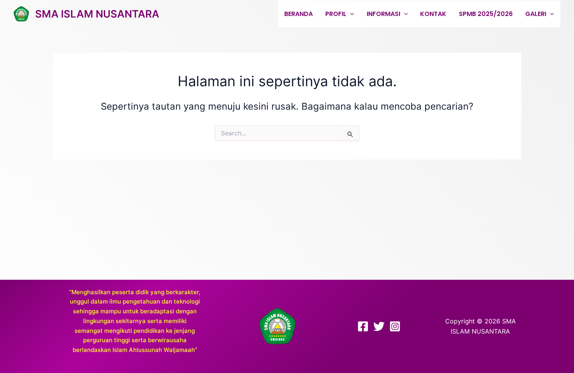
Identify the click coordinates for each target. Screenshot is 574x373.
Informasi (383, 13)
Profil (335, 13)
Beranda (298, 13)
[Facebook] (363, 326)
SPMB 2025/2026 (486, 13)
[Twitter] (379, 326)
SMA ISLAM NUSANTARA (97, 14)
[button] (350, 13)
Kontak (433, 13)
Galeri (535, 13)
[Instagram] (395, 326)
